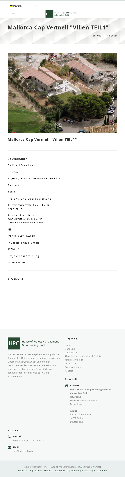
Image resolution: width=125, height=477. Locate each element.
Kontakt (69, 370)
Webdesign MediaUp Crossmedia (89, 470)
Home (98, 35)
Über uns (70, 348)
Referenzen (111, 35)
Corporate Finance (75, 367)
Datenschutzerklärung (56, 470)
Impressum (35, 470)
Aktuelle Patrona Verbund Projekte (83, 356)
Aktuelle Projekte (74, 359)
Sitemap (22, 470)
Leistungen (71, 352)
